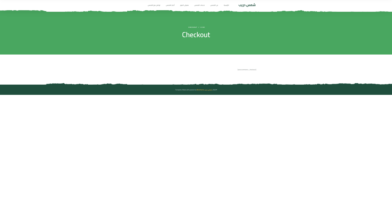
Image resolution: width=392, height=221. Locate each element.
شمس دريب (208, 89)
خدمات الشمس (199, 5)
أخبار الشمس (170, 5)
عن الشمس (214, 5)
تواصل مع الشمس (154, 5)
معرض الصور (184, 5)
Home (202, 27)
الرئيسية (226, 5)
